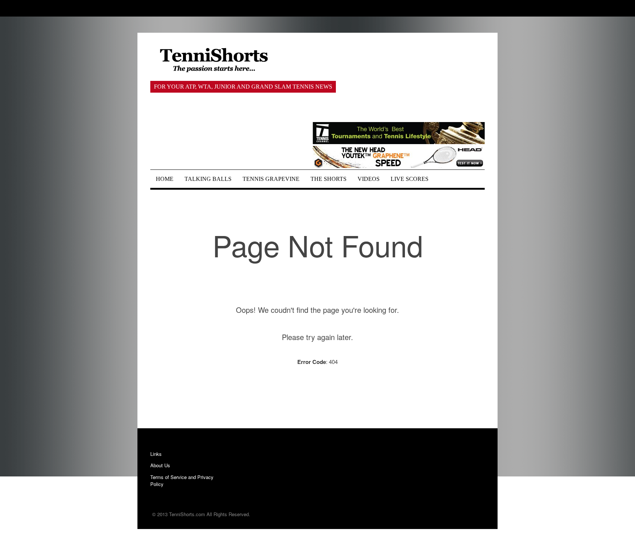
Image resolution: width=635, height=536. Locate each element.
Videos (369, 179)
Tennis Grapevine (271, 179)
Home (164, 179)
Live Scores (409, 179)
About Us (160, 465)
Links (156, 453)
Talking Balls (208, 179)
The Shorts (329, 179)
